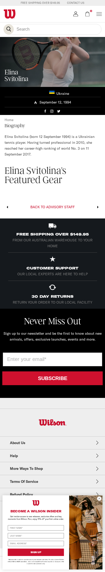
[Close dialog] (99, 498)
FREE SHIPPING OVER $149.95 (40, 3)
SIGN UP (36, 552)
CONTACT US (75, 3)
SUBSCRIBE (52, 378)
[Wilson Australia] (52, 422)
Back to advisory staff (52, 207)
